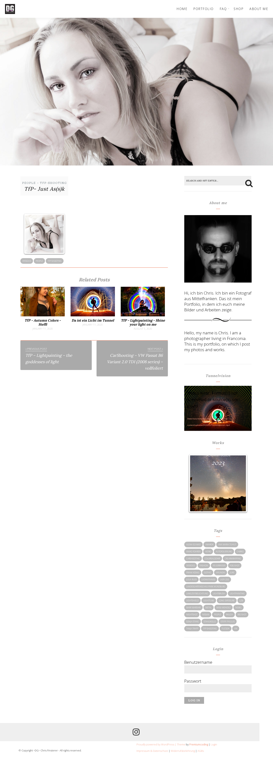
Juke (232, 572)
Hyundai (220, 572)
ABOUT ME (258, 9)
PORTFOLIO (203, 9)
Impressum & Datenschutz (152, 751)
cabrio (240, 551)
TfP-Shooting (53, 183)
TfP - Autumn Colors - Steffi (43, 322)
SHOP (238, 9)
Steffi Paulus (228, 621)
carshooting (193, 558)
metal (208, 607)
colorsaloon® (212, 558)
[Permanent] (42, 315)
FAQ (223, 9)
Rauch (229, 614)
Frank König (192, 572)
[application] (218, 406)
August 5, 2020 (143, 328)
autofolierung (224, 551)
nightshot (191, 614)
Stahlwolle (210, 621)
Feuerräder (219, 565)
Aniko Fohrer (193, 551)
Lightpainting (237, 593)
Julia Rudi (191, 579)
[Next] (239, 483)
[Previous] (196, 483)
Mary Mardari (193, 607)
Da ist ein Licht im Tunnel (93, 320)
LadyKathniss (208, 579)
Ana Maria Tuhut (227, 544)
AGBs (200, 751)
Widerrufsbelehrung (183, 751)
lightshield (192, 600)
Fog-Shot (234, 565)
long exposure (227, 600)
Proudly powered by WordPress (155, 744)
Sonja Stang (192, 621)
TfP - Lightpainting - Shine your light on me (143, 322)
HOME (181, 9)
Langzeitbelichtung (197, 593)
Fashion (204, 565)
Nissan (205, 614)
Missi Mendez (223, 607)
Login (214, 744)
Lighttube (208, 600)
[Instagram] (136, 733)
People (29, 183)
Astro (208, 551)
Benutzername (198, 662)
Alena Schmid (193, 544)
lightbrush (219, 593)
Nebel (238, 607)
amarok (209, 544)
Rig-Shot (242, 614)
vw (235, 628)
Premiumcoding (198, 744)
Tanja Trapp (192, 628)
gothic (207, 572)
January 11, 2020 (43, 328)
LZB (241, 600)
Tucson (225, 628)
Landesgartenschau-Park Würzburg (205, 586)
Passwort (192, 681)
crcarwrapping (233, 558)
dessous (26, 261)
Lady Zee (224, 579)
